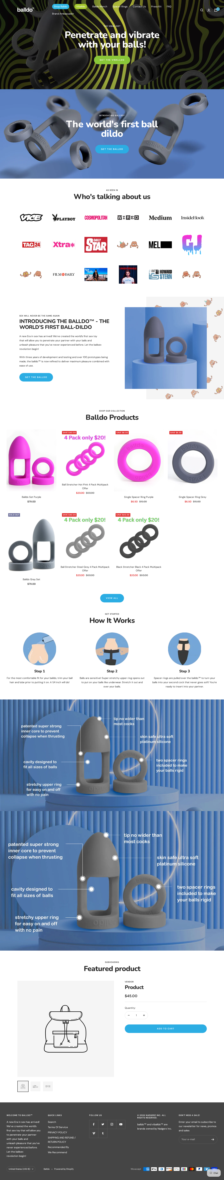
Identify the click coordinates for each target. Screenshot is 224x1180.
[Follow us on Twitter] (102, 1124)
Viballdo (80, 6)
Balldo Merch (99, 6)
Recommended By (58, 1147)
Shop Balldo (60, 6)
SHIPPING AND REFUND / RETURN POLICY (62, 1140)
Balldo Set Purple (31, 497)
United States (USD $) (19, 1169)
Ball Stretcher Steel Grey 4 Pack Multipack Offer (85, 568)
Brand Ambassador (63, 13)
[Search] (201, 10)
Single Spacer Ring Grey (192, 497)
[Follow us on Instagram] (111, 1124)
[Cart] (215, 10)
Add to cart (165, 1028)
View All (112, 598)
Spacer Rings (120, 6)
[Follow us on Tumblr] (102, 1133)
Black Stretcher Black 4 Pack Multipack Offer (138, 568)
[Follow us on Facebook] (93, 1124)
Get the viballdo (112, 59)
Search (52, 1122)
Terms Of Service (58, 1127)
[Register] (212, 1139)
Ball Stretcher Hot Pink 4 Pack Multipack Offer (85, 486)
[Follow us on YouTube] (120, 1124)
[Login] (208, 10)
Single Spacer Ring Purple (138, 497)
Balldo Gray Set (31, 579)
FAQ (169, 6)
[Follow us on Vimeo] (93, 1133)
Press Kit (156, 6)
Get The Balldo (112, 149)
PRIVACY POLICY (57, 1132)
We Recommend (57, 1152)
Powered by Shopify (64, 1169)
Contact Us (139, 6)
